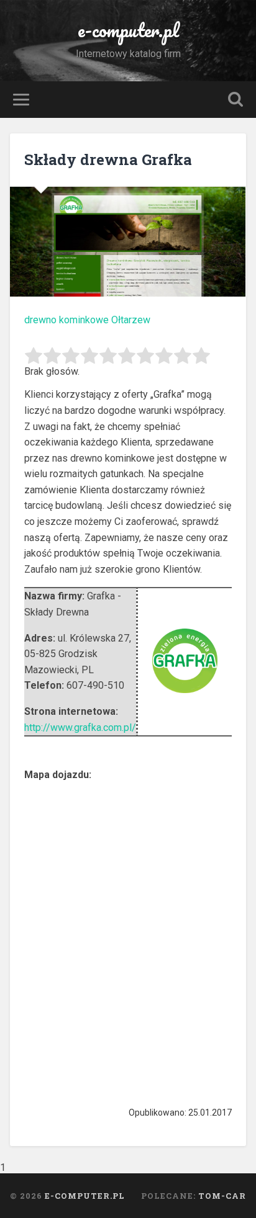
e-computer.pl (128, 30)
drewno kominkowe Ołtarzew (87, 320)
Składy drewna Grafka (108, 159)
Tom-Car (222, 1196)
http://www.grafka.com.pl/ (80, 727)
